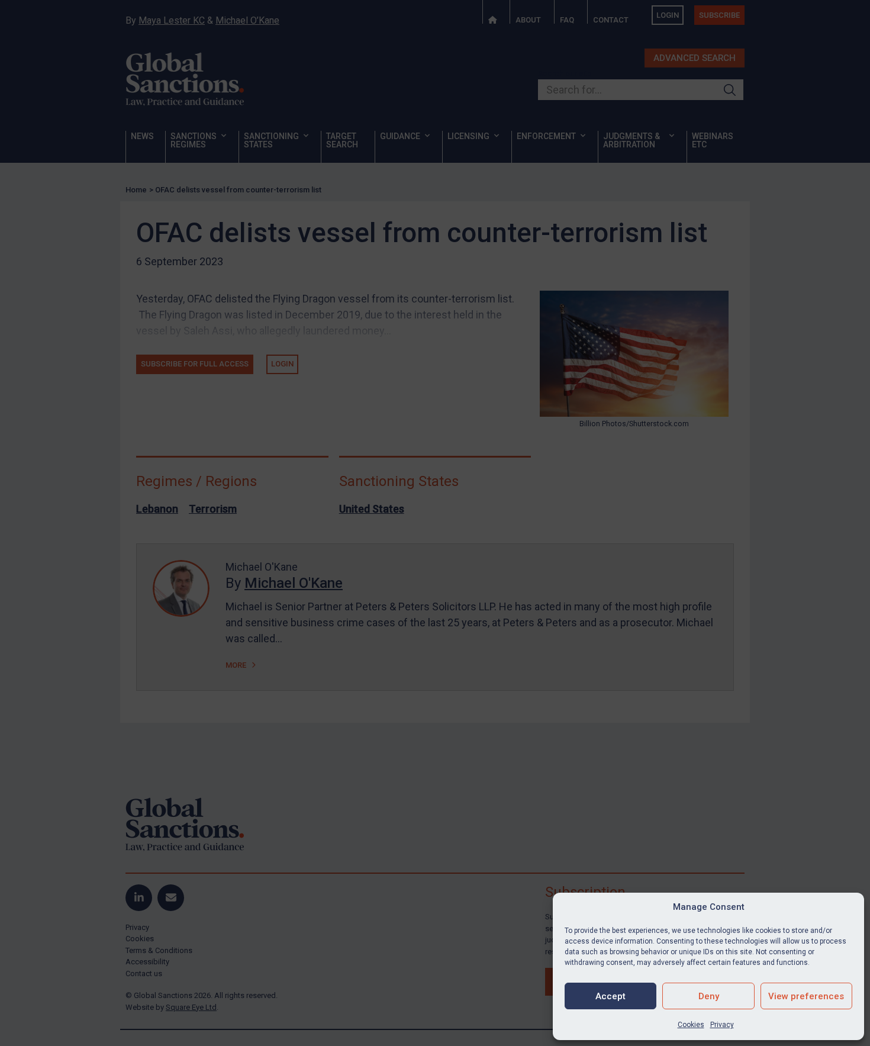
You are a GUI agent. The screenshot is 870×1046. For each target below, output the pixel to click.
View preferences (806, 996)
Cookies (691, 1025)
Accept (610, 996)
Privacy (722, 1025)
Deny (708, 996)
